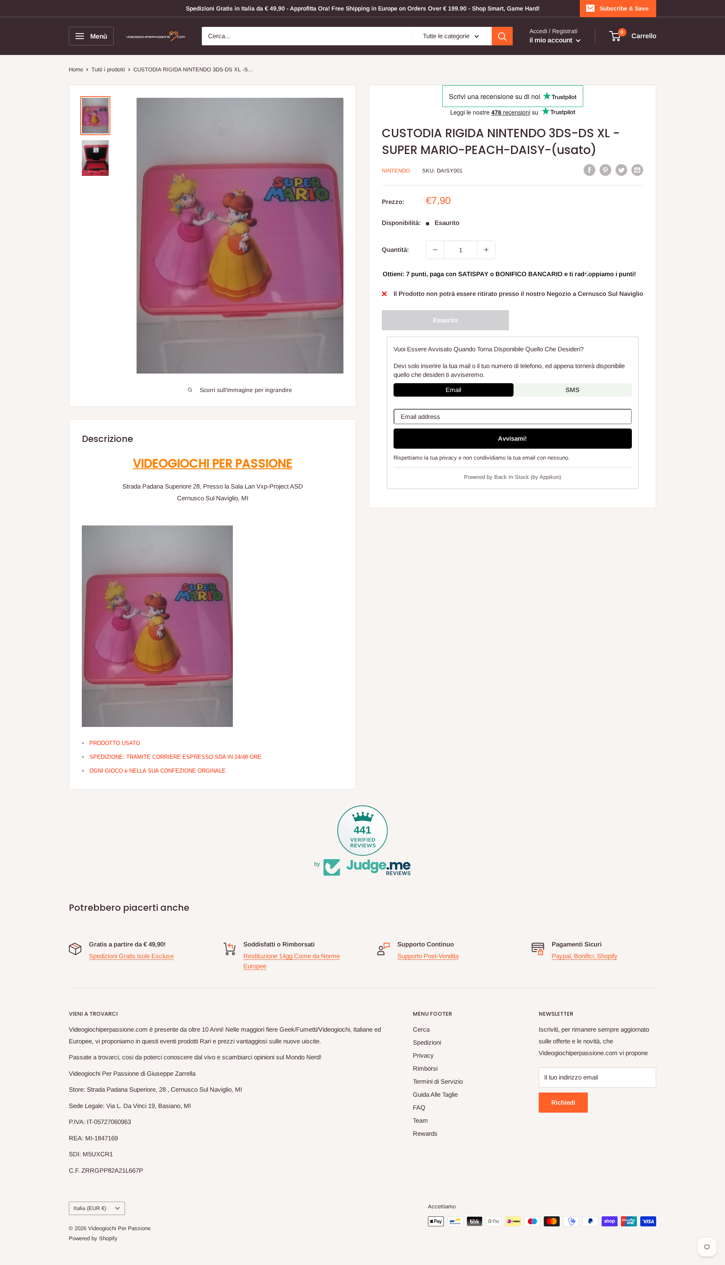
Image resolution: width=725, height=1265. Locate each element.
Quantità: (395, 249)
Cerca (421, 1029)
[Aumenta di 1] (486, 250)
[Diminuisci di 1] (435, 250)
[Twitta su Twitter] (621, 170)
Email (453, 389)
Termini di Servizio (438, 1081)
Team (420, 1120)
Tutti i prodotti (108, 69)
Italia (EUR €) (89, 1208)
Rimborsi (425, 1068)
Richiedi (563, 1102)
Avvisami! (512, 438)
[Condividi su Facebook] (589, 170)
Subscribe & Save (624, 8)
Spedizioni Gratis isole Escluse (131, 955)
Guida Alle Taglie (435, 1094)
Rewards (425, 1133)
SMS (572, 389)
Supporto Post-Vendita (428, 955)
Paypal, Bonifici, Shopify (585, 955)
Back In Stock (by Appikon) (527, 476)
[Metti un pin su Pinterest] (605, 170)
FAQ (419, 1107)
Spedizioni (427, 1042)
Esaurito (445, 320)
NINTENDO (396, 170)
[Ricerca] (502, 36)
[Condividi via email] (637, 170)
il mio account (551, 40)
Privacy (423, 1055)
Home (76, 69)
